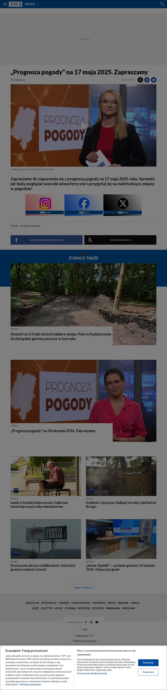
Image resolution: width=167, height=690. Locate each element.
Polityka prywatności (30, 684)
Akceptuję (148, 662)
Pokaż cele (148, 672)
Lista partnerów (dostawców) (92, 673)
